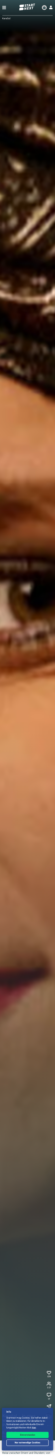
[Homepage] (27, 7)
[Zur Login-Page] (51, 7)
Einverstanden (27, 1435)
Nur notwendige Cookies (27, 1443)
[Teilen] (49, 1406)
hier (34, 1428)
